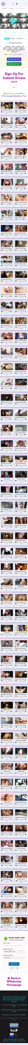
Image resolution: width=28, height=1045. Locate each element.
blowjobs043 (21, 586)
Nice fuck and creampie (21, 925)
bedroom (18, 50)
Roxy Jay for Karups (7, 186)
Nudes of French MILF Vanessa (8, 463)
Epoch (18, 1005)
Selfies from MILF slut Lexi (7, 509)
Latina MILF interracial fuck (7, 709)
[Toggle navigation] (25, 3)
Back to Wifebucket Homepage (14, 981)
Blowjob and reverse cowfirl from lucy (10, 756)
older (8, 50)
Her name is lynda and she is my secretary (11, 617)
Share (13, 38)
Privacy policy (16, 996)
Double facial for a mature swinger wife (10, 540)
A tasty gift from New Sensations (9, 248)
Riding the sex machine (21, 709)
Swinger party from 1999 (7, 571)
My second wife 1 (21, 478)
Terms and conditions (7, 996)
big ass (10, 47)
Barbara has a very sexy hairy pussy (9, 817)
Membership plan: (8, 949)
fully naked (22, 49)
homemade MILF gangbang (21, 571)
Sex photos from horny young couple (10, 663)
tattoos (18, 46)
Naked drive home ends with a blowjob (10, 402)
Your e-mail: (6, 943)
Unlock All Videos (15, 64)
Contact (9, 998)
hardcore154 (7, 771)
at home (9, 49)
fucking (21, 47)
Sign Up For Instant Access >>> (14, 78)
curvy (13, 46)
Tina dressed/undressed (21, 909)
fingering (15, 49)
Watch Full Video (15, 59)
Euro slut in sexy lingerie (21, 632)
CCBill (22, 1005)
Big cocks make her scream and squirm (10, 325)
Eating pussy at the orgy (7, 832)
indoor (13, 50)
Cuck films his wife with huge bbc (9, 525)
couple (16, 47)
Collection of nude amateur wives (9, 494)
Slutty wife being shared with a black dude (11, 586)
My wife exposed (21, 848)
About (7, 38)
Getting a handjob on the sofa (8, 863)
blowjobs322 (21, 771)
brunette (8, 46)
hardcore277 (21, 894)
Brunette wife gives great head (8, 648)
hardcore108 (7, 802)
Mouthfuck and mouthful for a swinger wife (11, 786)
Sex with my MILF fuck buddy (8, 740)
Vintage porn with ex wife (7, 894)
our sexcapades (7, 925)
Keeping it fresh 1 (21, 879)
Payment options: (8, 955)
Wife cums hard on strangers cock (9, 555)
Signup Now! (14, 964)
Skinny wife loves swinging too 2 (9, 602)
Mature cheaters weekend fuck (8, 879)
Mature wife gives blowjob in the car (9, 725)
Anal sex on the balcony (7, 848)
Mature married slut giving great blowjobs (11, 679)
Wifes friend (7, 478)
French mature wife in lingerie (8, 909)
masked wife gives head (21, 817)
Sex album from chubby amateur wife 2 (10, 694)
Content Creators (11, 1000)
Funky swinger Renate (7, 448)
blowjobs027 (7, 632)
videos (12, 8)
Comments (20, 38)
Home (5, 8)
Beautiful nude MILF (21, 740)
